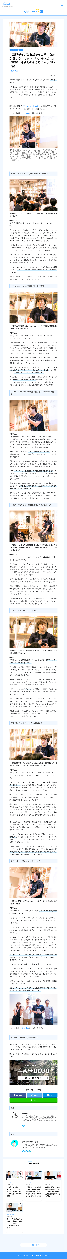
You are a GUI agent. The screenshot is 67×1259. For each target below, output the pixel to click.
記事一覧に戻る (36, 1245)
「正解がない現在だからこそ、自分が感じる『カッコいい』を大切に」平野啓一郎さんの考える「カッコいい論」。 (32, 60)
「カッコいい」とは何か (30, 106)
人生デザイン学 (15, 71)
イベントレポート (16, 50)
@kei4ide (25, 113)
